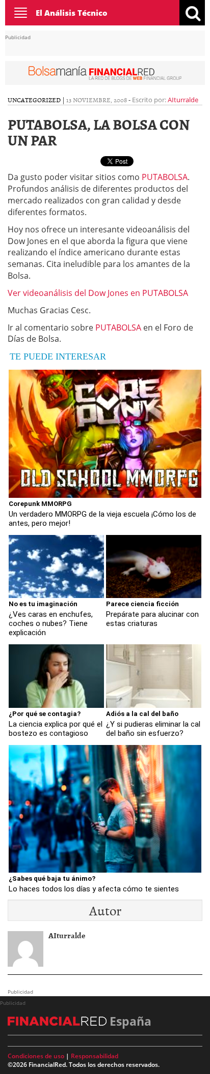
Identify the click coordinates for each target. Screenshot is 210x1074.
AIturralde (183, 99)
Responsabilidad (94, 1056)
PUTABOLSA (165, 177)
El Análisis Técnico (72, 13)
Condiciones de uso (36, 1056)
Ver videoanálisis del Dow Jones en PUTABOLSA (98, 293)
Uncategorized (34, 100)
